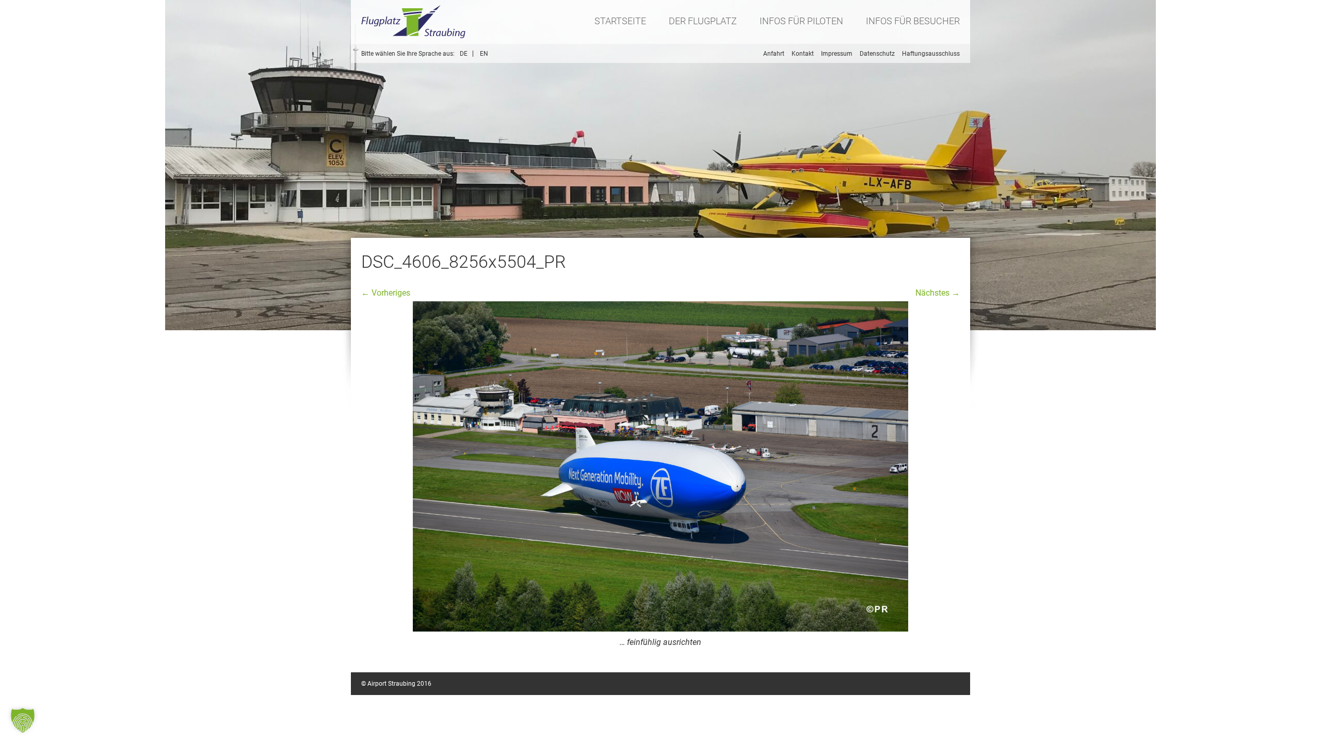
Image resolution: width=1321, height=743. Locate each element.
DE (464, 53)
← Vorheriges (385, 293)
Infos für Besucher (913, 20)
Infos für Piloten (801, 20)
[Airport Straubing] (413, 22)
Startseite (620, 20)
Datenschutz (877, 53)
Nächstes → (937, 293)
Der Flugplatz (703, 20)
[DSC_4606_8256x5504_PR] (660, 466)
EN (484, 53)
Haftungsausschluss (931, 53)
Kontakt (803, 53)
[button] (22, 720)
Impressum (836, 53)
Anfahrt (773, 53)
